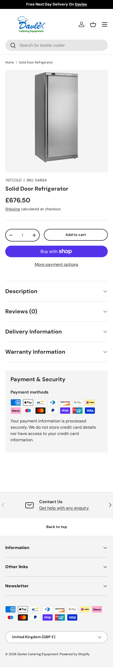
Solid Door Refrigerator (36, 62)
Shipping (12, 209)
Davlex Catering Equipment (37, 654)
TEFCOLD (13, 180)
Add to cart (75, 234)
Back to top (56, 526)
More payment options (56, 264)
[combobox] (56, 45)
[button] (93, 24)
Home (9, 62)
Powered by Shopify (75, 654)
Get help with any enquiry (64, 508)
